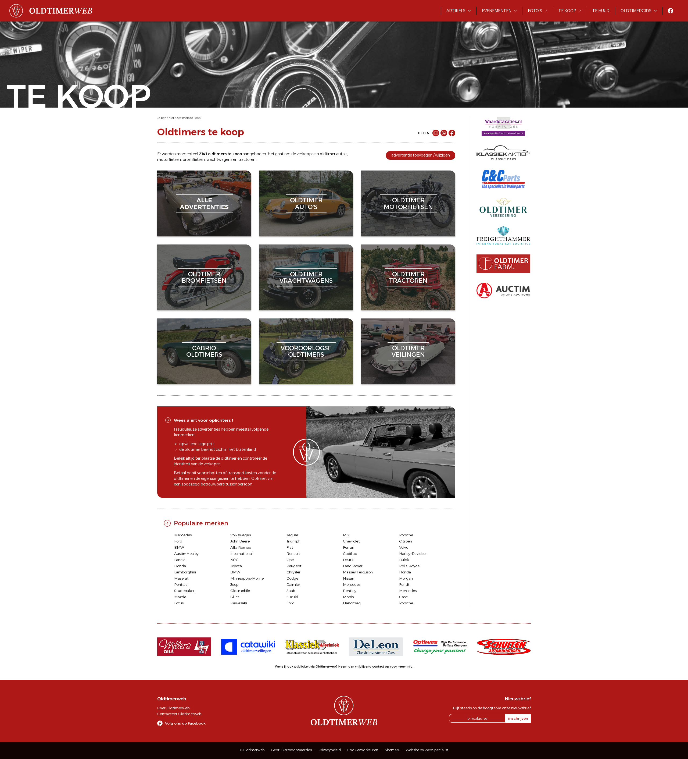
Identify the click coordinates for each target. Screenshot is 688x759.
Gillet (234, 597)
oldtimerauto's (306, 203)
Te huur (601, 10)
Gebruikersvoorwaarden (291, 750)
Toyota (236, 566)
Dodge (292, 578)
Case (403, 597)
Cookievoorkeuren (362, 750)
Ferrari (348, 547)
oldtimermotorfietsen (408, 203)
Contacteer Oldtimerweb (179, 714)
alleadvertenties (204, 203)
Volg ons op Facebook (185, 723)
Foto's (535, 10)
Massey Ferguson (358, 572)
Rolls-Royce (409, 566)
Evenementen (496, 10)
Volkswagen (240, 535)
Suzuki (292, 597)
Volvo (403, 547)
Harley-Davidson (413, 553)
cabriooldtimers (204, 351)
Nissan (348, 578)
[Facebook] (452, 133)
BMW (179, 547)
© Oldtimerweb (252, 750)
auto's (341, 153)
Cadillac (350, 553)
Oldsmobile (240, 590)
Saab (290, 590)
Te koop (567, 10)
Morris (348, 597)
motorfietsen (169, 159)
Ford (178, 541)
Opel (290, 560)
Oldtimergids (636, 10)
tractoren (247, 159)
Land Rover (353, 566)
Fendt (404, 584)
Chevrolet (351, 541)
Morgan (406, 578)
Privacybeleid (330, 750)
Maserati (181, 578)
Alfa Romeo (240, 547)
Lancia (179, 560)
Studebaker (184, 590)
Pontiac (181, 584)
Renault (293, 553)
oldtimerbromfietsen (204, 277)
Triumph (293, 541)
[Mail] (435, 133)
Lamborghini (185, 572)
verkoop (304, 153)
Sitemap (392, 750)
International (241, 553)
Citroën (405, 541)
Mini (234, 560)
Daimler (293, 584)
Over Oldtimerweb (173, 708)
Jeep (234, 584)
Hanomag (352, 603)
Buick (404, 560)
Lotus (179, 603)
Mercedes (183, 535)
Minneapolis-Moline (247, 578)
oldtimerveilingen (408, 351)
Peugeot (294, 566)
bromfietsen (193, 159)
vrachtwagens (219, 159)
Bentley (349, 590)
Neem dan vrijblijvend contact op (363, 666)
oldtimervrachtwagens (306, 277)
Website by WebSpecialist (427, 750)
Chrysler (293, 572)
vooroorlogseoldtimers (306, 351)
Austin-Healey (186, 553)
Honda (180, 566)
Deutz (348, 560)
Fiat (289, 547)
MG (346, 535)
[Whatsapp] (443, 133)
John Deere (240, 541)
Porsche (406, 535)
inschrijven (518, 718)
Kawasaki (238, 603)
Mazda (180, 597)
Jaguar (292, 535)
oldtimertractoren (408, 277)
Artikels (455, 10)
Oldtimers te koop (187, 118)
